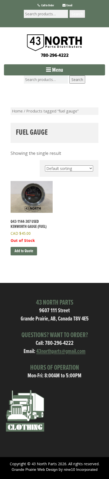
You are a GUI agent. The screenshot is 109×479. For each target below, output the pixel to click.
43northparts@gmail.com (60, 351)
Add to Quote (24, 251)
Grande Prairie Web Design (35, 469)
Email (69, 5)
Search (77, 13)
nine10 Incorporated (81, 469)
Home (17, 111)
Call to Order (47, 5)
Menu (57, 70)
